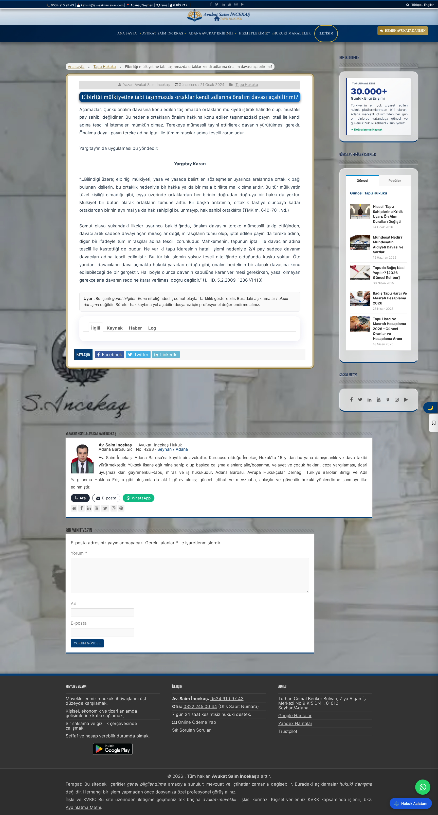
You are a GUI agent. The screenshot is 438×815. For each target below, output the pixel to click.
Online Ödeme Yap (197, 722)
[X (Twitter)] (105, 508)
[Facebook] (210, 4)
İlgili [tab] (95, 328)
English (429, 5)
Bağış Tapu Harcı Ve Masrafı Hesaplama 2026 (390, 298)
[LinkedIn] (223, 4)
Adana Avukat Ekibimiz (211, 33)
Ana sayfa (76, 66)
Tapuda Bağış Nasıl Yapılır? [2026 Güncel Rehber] (389, 272)
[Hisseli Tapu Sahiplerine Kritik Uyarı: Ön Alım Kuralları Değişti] (360, 211)
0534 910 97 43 (227, 698)
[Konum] (388, 400)
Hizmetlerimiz (253, 33)
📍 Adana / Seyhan (139, 5)
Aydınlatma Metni (83, 807)
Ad (74, 603)
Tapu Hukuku (105, 66)
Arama (163, 5)
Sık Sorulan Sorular (191, 730)
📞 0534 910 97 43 (60, 5)
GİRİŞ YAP (180, 5)
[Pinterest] (121, 508)
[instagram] (236, 4)
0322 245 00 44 (200, 706)
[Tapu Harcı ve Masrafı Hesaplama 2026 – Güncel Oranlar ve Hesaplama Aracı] (360, 323)
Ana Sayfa (127, 33)
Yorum (79, 553)
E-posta (79, 623)
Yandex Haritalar (295, 723)
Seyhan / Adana (172, 449)
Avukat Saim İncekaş (162, 33)
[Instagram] (114, 508)
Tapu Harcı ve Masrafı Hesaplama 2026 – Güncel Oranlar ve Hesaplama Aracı (389, 329)
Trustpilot (287, 731)
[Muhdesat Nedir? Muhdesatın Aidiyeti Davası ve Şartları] (360, 241)
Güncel (362, 180)
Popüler (395, 180)
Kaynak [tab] (115, 328)
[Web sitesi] (74, 508)
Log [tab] (152, 328)
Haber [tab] (135, 328)
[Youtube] (230, 4)
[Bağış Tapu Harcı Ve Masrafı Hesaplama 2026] (360, 297)
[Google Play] (242, 4)
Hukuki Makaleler (292, 33)
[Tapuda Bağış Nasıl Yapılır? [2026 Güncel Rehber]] (360, 272)
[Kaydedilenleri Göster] (433, 423)
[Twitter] (217, 4)
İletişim (326, 33)
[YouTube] (97, 508)
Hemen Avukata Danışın (405, 30)
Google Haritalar (295, 715)
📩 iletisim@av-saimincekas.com (100, 5)
